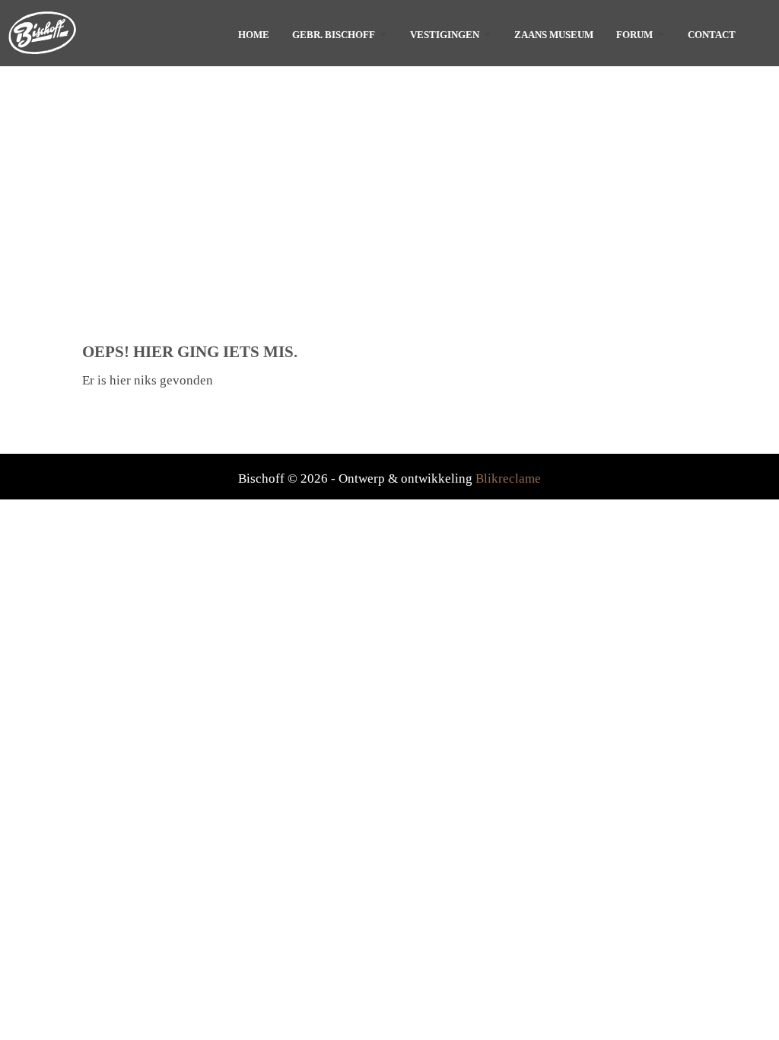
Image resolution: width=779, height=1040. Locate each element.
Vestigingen (444, 34)
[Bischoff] (99, 32)
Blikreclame (508, 478)
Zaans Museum (553, 34)
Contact (712, 34)
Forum (634, 34)
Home (253, 34)
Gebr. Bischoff (333, 34)
